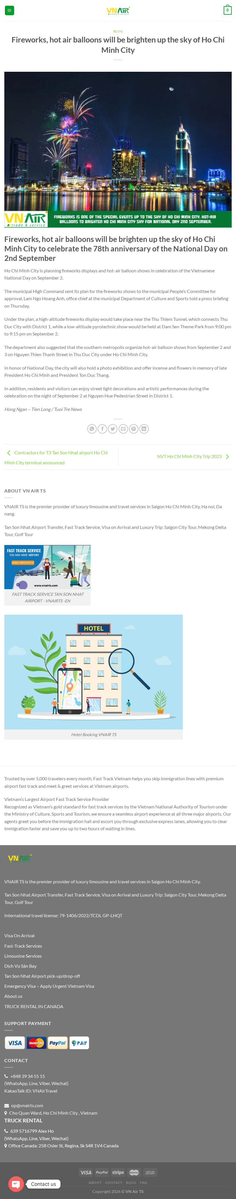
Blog (118, 31)
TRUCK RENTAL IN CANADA (33, 1006)
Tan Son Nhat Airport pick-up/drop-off (42, 976)
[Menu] (9, 10)
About (95, 1182)
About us (13, 996)
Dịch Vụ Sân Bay (20, 966)
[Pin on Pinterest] (133, 429)
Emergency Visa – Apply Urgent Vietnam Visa (49, 986)
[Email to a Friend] (123, 429)
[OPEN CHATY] (16, 1184)
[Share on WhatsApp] (92, 429)
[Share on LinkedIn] (144, 429)
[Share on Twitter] (112, 429)
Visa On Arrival (19, 935)
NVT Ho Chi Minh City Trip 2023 (189, 456)
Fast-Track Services (23, 945)
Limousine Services (23, 956)
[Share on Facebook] (102, 429)
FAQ (143, 1182)
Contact (114, 1182)
